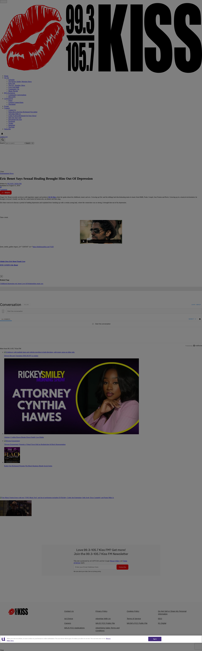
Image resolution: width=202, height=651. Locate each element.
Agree (155, 639)
